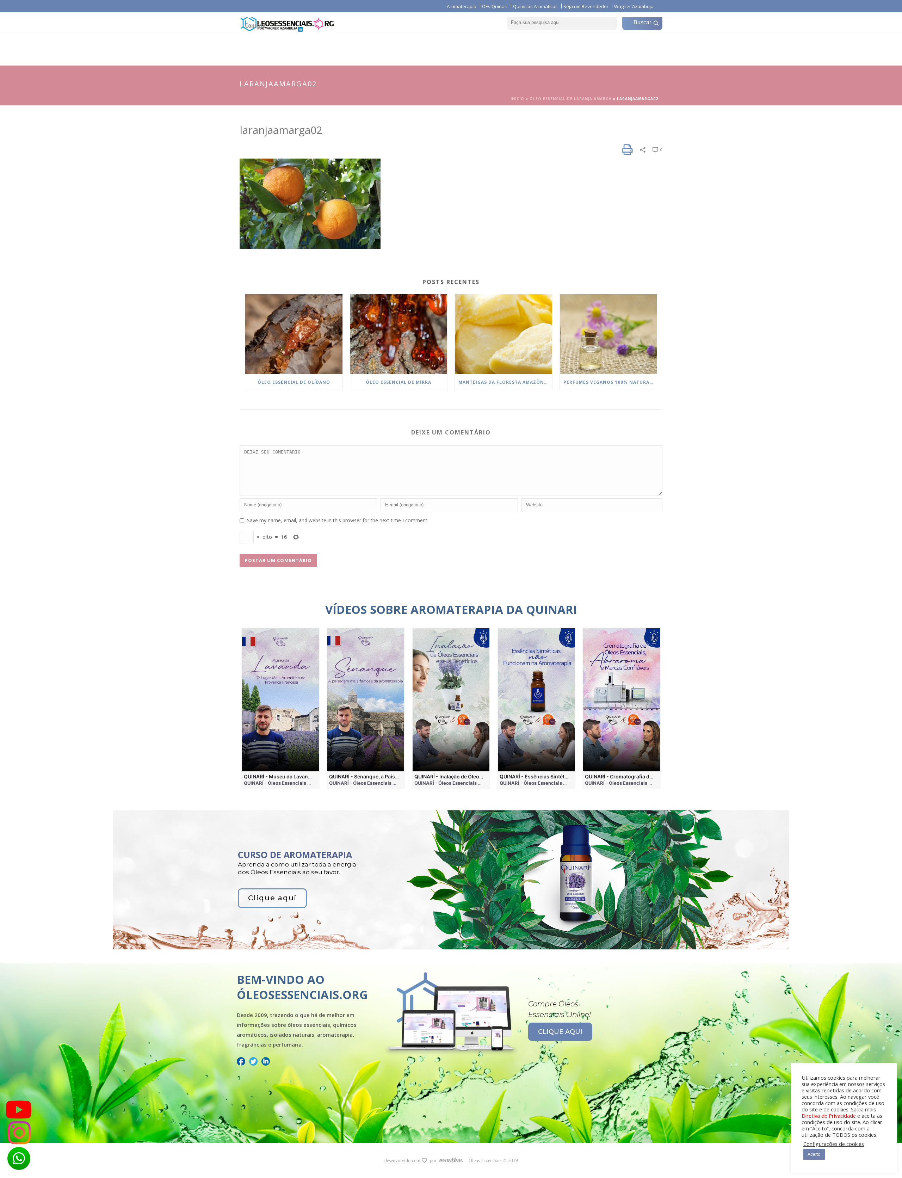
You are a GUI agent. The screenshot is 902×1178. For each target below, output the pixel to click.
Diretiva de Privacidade (829, 1115)
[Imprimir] (627, 149)
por (434, 1160)
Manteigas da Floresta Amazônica (505, 382)
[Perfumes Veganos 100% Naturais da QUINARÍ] (608, 334)
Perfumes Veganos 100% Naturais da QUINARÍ (610, 382)
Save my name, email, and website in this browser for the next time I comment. (337, 520)
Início (517, 98)
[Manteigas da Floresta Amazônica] (503, 334)
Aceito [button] (814, 1154)
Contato (255, 25)
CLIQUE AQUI (560, 1032)
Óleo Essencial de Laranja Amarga (571, 98)
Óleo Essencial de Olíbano (294, 382)
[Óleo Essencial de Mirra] (398, 334)
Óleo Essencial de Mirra (398, 382)
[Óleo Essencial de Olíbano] (293, 334)
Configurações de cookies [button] (833, 1144)
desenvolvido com (403, 1160)
